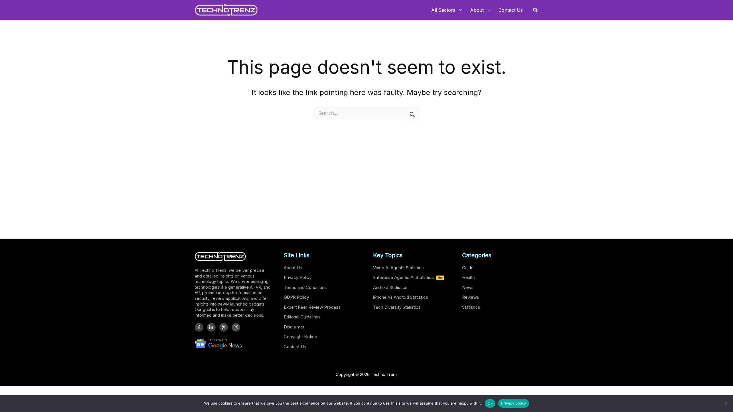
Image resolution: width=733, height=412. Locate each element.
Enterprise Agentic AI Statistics (407, 277)
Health (468, 277)
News (468, 287)
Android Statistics (390, 287)
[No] (726, 403)
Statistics (471, 307)
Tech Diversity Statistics (397, 307)
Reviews (470, 297)
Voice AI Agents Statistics (398, 267)
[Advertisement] (366, 176)
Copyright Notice (300, 336)
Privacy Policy (298, 277)
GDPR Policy (296, 297)
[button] (535, 10)
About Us (293, 267)
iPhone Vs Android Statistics (400, 297)
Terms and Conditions (305, 287)
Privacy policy (513, 403)
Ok (490, 403)
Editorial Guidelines (302, 317)
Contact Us (295, 346)
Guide (468, 267)
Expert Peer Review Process (312, 307)
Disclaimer (294, 327)
